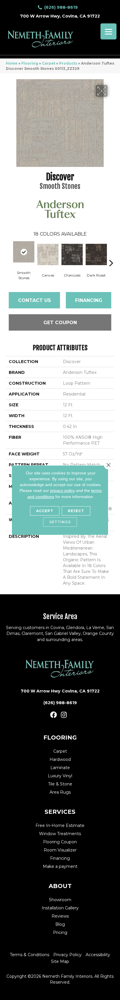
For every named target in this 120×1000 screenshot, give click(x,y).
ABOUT (60, 886)
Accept (44, 511)
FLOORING (60, 737)
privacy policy (62, 490)
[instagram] (64, 715)
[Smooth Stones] (24, 252)
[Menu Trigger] (108, 31)
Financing (88, 300)
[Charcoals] (72, 254)
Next (111, 254)
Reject (76, 511)
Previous (8, 254)
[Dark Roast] (96, 254)
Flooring (29, 63)
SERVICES (60, 811)
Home (11, 63)
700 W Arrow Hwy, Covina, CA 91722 (60, 16)
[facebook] (53, 715)
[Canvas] (48, 254)
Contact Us (34, 300)
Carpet (48, 63)
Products (68, 63)
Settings (60, 522)
